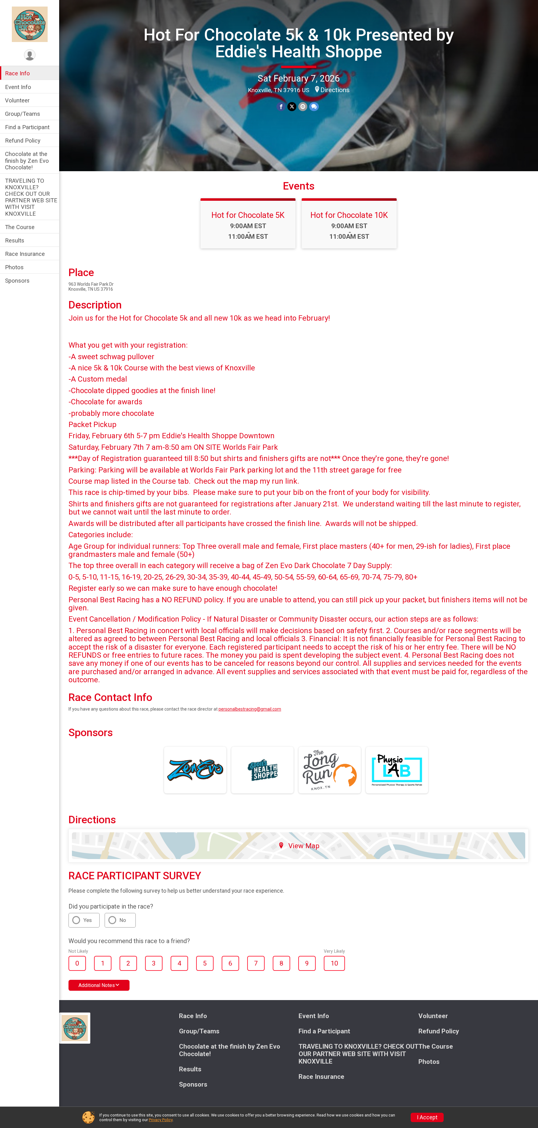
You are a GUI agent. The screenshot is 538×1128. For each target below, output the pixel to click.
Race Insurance (25, 254)
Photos (14, 267)
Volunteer (17, 100)
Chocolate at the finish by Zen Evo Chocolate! (27, 160)
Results (14, 240)
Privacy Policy (160, 1119)
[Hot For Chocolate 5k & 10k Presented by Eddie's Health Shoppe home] (30, 23)
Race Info (17, 73)
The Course (20, 226)
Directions (335, 90)
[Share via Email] (302, 106)
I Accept (427, 1117)
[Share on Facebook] (281, 106)
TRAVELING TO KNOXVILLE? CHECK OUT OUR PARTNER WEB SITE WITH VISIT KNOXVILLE (31, 197)
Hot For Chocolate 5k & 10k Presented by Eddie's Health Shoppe (299, 43)
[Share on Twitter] (291, 106)
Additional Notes (96, 985)
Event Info (18, 86)
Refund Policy (22, 140)
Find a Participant (27, 127)
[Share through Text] (314, 106)
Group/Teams (22, 113)
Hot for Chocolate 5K (248, 215)
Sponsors (17, 280)
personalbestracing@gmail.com (250, 709)
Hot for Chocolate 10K (349, 215)
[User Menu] (29, 55)
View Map (303, 846)
